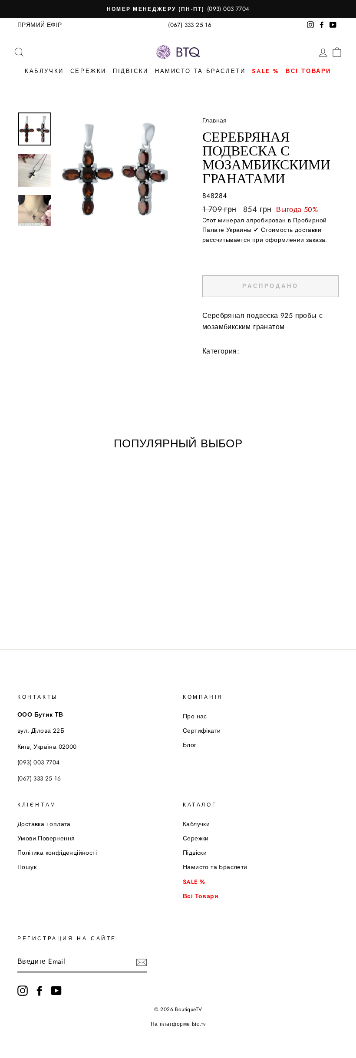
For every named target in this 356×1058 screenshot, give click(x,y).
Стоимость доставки (291, 229)
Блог (190, 745)
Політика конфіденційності (57, 852)
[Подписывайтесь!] (141, 962)
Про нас (195, 716)
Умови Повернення (46, 838)
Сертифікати (202, 730)
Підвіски (130, 71)
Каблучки (44, 71)
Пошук (26, 867)
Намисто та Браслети (200, 71)
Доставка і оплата (44, 824)
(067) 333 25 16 (189, 24)
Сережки (88, 71)
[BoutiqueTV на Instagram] (22, 990)
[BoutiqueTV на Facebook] (39, 990)
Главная (214, 120)
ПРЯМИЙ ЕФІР (39, 24)
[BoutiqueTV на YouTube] (56, 990)
